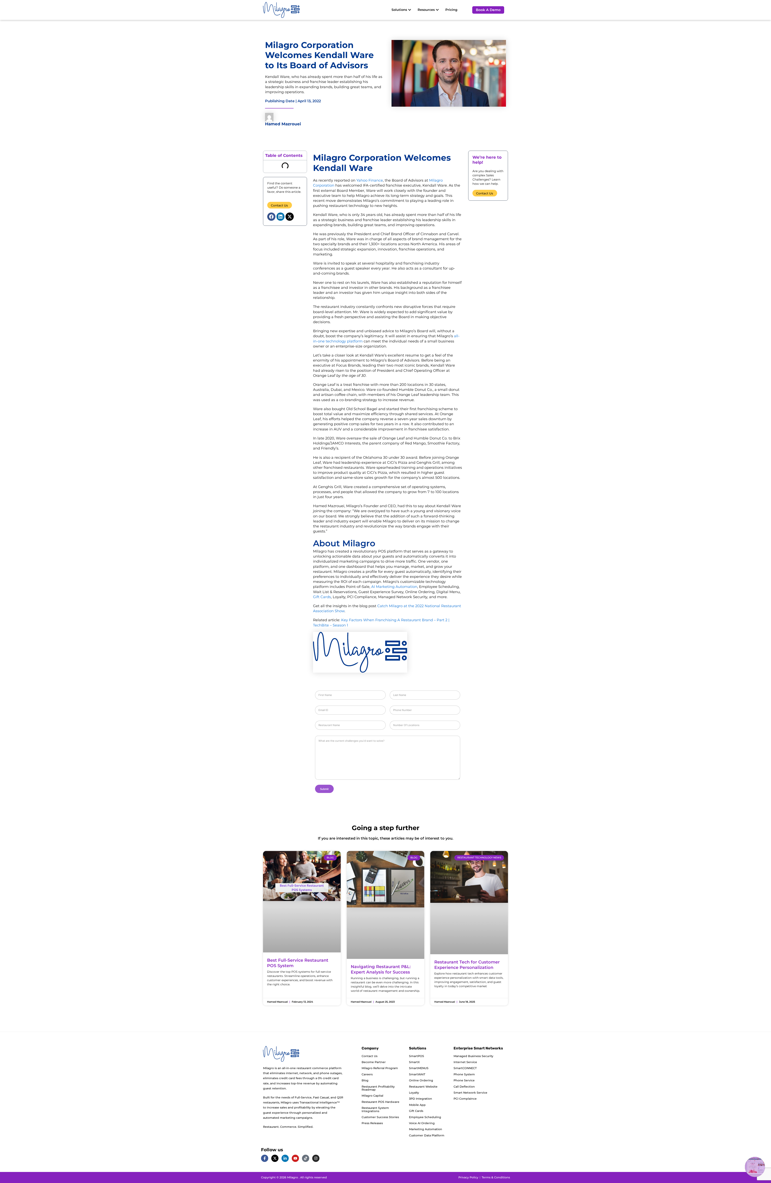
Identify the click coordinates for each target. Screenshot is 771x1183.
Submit (324, 789)
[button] (271, 216)
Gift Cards (322, 597)
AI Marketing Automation (394, 586)
